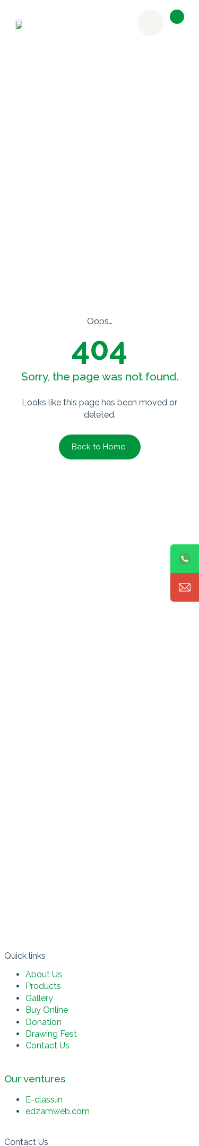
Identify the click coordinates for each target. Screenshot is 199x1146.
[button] (177, 16)
